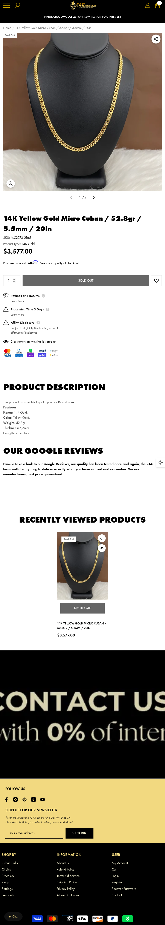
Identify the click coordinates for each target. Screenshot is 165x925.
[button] (148, 5)
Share (156, 39)
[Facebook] (7, 799)
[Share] (156, 39)
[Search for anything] (17, 5)
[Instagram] (16, 799)
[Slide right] (93, 198)
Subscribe (79, 833)
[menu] (6, 5)
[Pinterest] (25, 799)
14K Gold (28, 244)
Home (7, 28)
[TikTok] (34, 799)
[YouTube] (43, 799)
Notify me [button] (82, 608)
